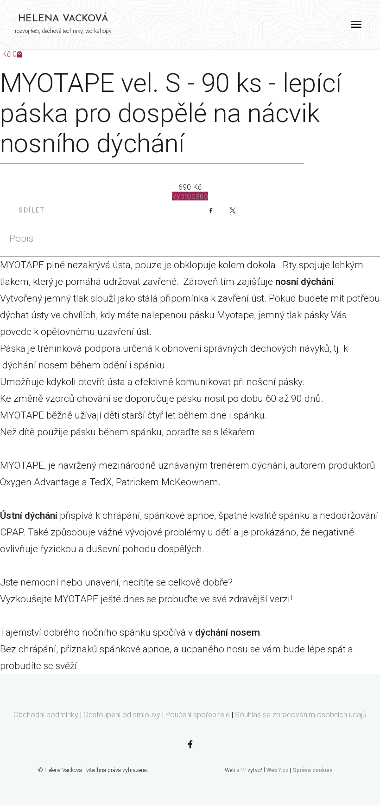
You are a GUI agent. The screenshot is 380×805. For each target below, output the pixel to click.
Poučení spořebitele (197, 714)
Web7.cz (277, 770)
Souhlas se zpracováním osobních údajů (301, 714)
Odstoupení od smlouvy (121, 714)
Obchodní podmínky (45, 714)
